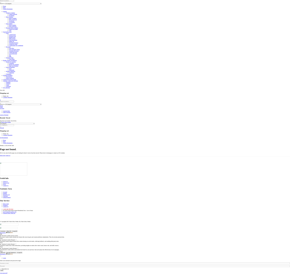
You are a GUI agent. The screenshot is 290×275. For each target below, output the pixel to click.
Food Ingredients (13, 40)
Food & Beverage (7, 32)
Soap (10, 68)
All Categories (6, 87)
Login (2, 270)
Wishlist (5, 193)
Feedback (5, 205)
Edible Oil (11, 41)
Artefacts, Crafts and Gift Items (10, 81)
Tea (10, 55)
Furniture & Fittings (7, 75)
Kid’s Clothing (12, 25)
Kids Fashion (9, 23)
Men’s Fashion (9, 17)
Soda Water (12, 59)
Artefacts (8, 83)
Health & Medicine (10, 71)
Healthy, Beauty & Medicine (10, 60)
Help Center (6, 204)
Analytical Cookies (6, 244)
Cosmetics (11, 63)
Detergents (11, 70)
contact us (8, 155)
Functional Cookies (6, 240)
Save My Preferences (11, 252)
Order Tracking (6, 112)
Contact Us (5, 185)
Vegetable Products (13, 42)
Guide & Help (6, 111)
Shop (4, 7)
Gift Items (8, 86)
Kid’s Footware (12, 26)
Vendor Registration (8, 9)
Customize (3, 231)
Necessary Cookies (6, 235)
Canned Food (12, 34)
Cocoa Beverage (13, 53)
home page (2, 155)
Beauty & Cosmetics (11, 61)
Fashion (5, 11)
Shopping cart (6, 194)
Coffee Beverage (13, 52)
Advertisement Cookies (7, 248)
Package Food (12, 36)
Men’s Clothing (12, 18)
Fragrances (8, 74)
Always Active (14, 235)
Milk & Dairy (12, 38)
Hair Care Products (13, 66)
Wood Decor (9, 76)
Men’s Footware (13, 19)
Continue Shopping (7, 97)
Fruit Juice (11, 48)
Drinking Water (9, 57)
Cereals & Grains (13, 44)
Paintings (8, 82)
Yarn (10, 30)
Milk (10, 56)
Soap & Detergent (10, 67)
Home (4, 6)
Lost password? (3, 273)
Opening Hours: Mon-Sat (9, 213)
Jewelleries (11, 15)
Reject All (9, 231)
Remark (13, 240)
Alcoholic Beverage (14, 51)
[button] (0, 100)
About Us (5, 181)
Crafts (7, 85)
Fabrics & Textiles (13, 29)
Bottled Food (12, 37)
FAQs (4, 184)
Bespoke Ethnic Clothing (12, 27)
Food (7, 33)
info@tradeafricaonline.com (9, 212)
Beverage (8, 47)
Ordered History (7, 197)
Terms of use (6, 183)
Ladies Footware (13, 14)
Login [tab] (4, 258)
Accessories (12, 22)
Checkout (5, 196)
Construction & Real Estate (9, 79)
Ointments (11, 72)
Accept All (14, 231)
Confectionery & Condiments (16, 45)
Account (5, 192)
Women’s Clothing (10, 13)
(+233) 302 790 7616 (8, 209)
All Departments (4, 137)
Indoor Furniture (10, 78)
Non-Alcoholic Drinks (14, 49)
